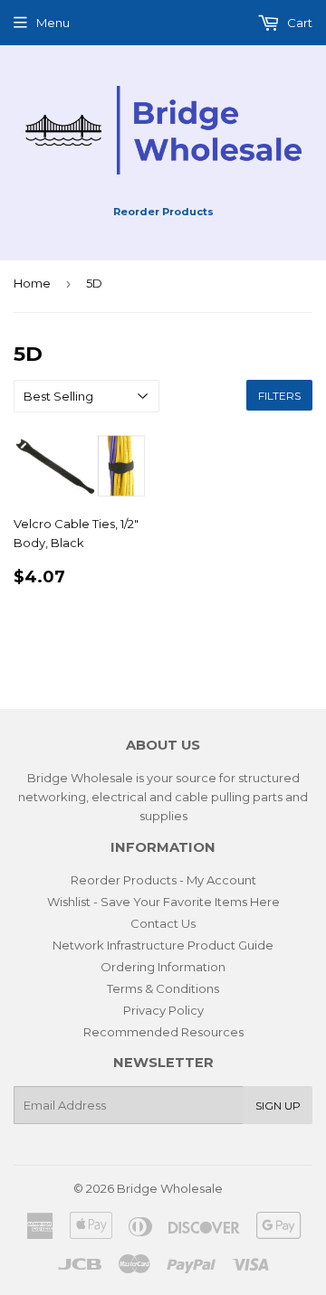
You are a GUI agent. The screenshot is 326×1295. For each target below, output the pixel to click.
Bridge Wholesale (170, 1188)
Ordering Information (163, 966)
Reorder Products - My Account (163, 880)
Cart (298, 22)
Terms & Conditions (163, 988)
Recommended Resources (163, 1032)
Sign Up (278, 1105)
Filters (279, 395)
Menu (53, 22)
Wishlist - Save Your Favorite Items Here (163, 901)
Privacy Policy (163, 1010)
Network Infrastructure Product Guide (163, 945)
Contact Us (163, 923)
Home (32, 283)
